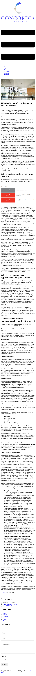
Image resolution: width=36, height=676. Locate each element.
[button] (18, 45)
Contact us (4, 592)
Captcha (4, 656)
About (6, 68)
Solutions (7, 71)
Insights (6, 73)
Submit (4, 664)
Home (6, 67)
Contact (6, 74)
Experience (7, 70)
